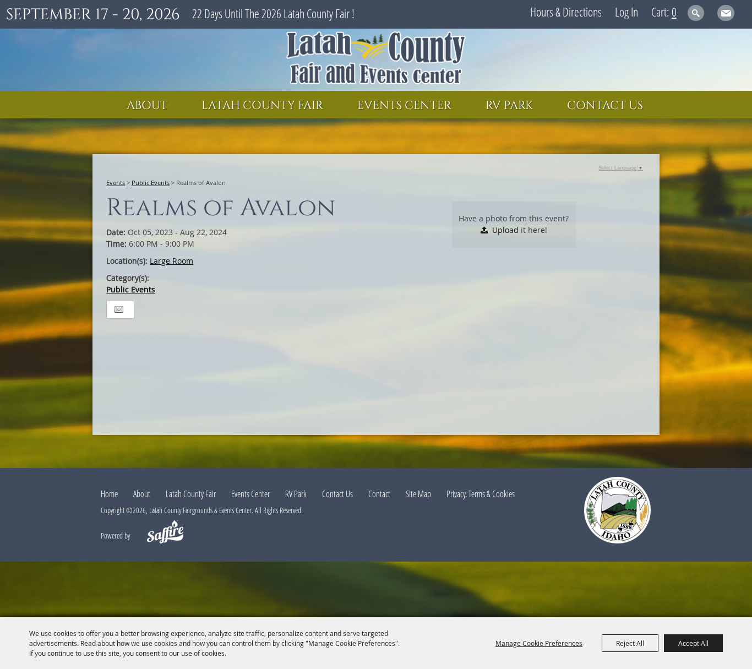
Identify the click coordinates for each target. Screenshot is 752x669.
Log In (626, 11)
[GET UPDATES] (725, 14)
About (147, 105)
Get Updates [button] (725, 13)
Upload (505, 230)
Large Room (171, 260)
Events (115, 182)
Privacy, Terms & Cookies (480, 494)
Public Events (151, 182)
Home (109, 494)
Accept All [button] (693, 643)
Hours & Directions (566, 11)
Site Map (418, 494)
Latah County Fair (262, 105)
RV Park (509, 105)
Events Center (404, 105)
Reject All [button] (630, 643)
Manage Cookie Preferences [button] (538, 643)
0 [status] (674, 11)
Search (696, 13)
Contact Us (605, 105)
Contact (379, 494)
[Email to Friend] (119, 309)
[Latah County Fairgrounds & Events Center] (376, 59)
